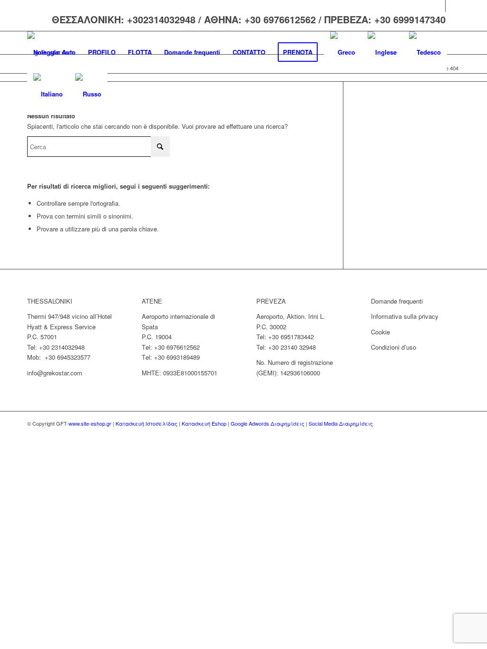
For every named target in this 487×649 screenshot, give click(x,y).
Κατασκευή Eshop (204, 423)
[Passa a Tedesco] (425, 52)
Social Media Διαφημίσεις (341, 423)
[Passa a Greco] (342, 52)
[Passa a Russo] (88, 94)
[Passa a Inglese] (382, 52)
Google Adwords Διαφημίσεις (267, 423)
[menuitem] (54, 52)
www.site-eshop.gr (89, 423)
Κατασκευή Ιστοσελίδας (146, 423)
